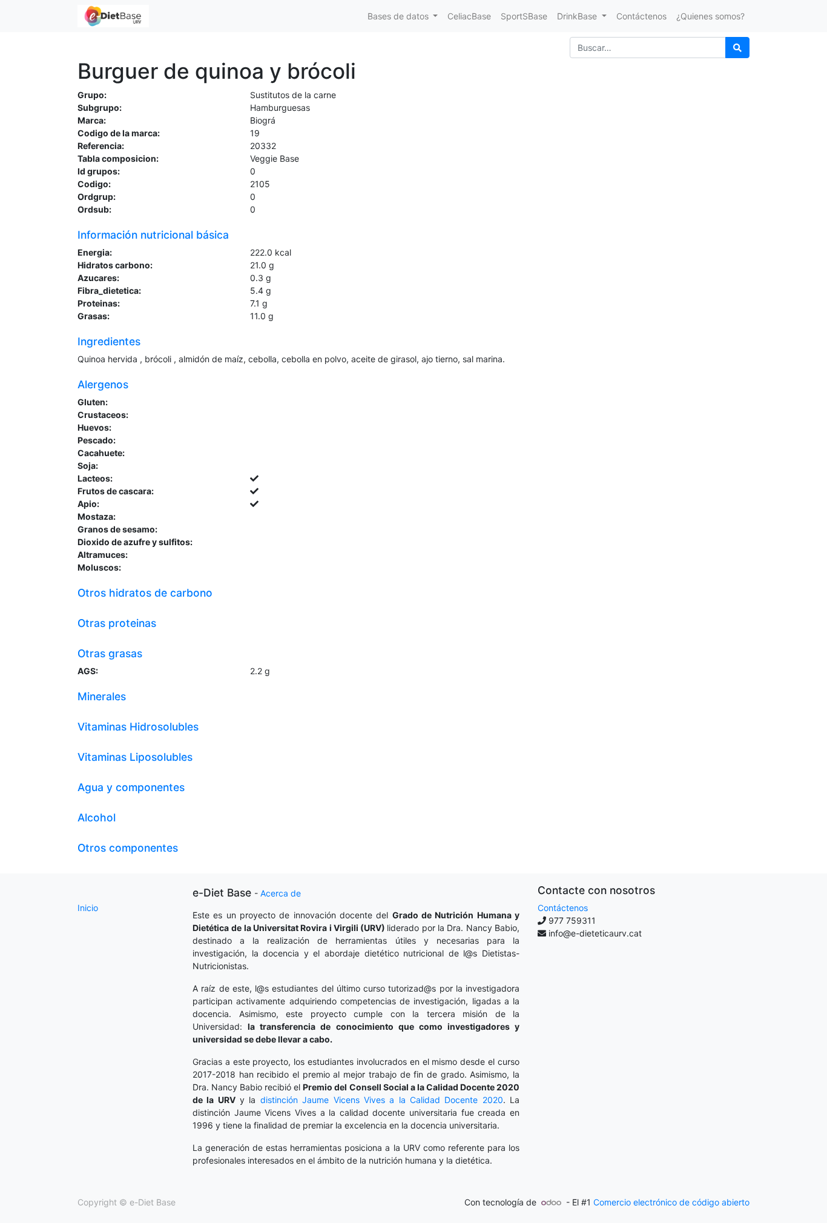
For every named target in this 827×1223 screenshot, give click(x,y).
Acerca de (280, 893)
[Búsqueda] (737, 47)
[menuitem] (469, 16)
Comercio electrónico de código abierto (671, 1202)
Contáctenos (563, 908)
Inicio (87, 908)
